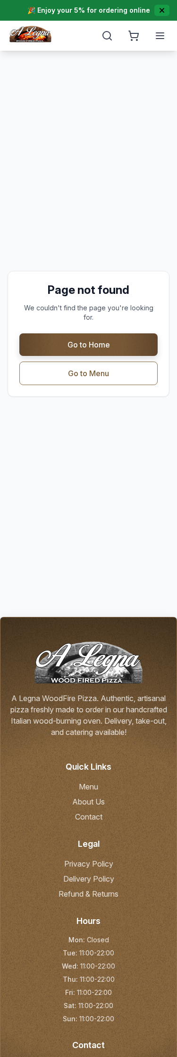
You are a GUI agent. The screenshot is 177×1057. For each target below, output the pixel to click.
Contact (88, 816)
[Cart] (133, 35)
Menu (88, 786)
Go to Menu (88, 373)
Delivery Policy (88, 878)
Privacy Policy (88, 863)
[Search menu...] (107, 35)
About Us (88, 801)
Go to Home (88, 344)
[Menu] (160, 35)
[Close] (161, 10)
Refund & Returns (88, 894)
